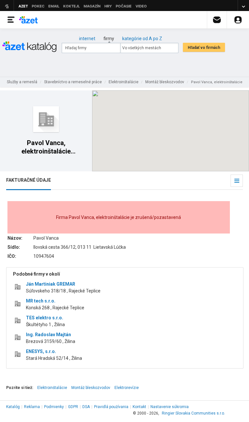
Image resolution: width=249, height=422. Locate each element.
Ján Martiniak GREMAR (50, 284)
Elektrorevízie (126, 387)
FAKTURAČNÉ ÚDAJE (28, 180)
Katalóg (13, 407)
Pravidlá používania (111, 407)
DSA (86, 407)
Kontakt (139, 407)
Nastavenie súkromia (169, 407)
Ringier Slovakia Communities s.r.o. (193, 413)
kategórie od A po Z (142, 38)
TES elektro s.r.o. (44, 317)
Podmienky (54, 407)
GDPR (73, 407)
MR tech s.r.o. (40, 300)
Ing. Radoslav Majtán (48, 334)
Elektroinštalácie (52, 387)
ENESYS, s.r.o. (41, 351)
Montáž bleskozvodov (90, 387)
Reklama (32, 407)
